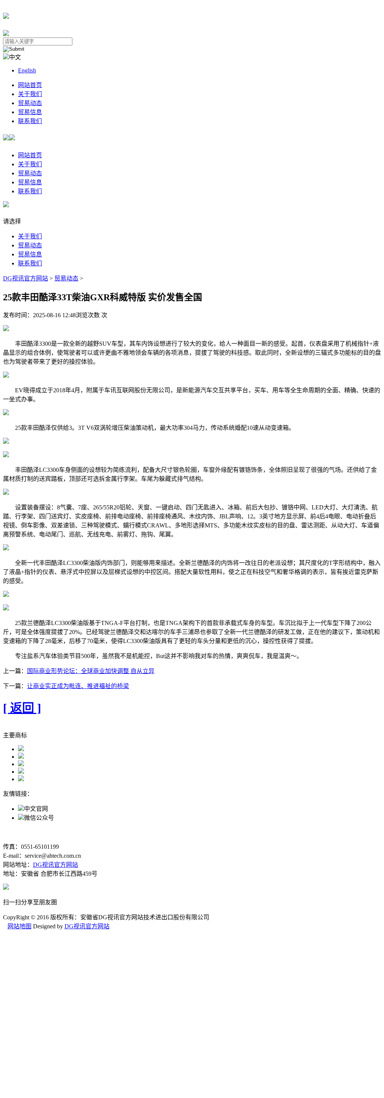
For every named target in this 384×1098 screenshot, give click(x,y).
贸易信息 (30, 112)
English (27, 70)
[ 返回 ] (22, 708)
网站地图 (20, 926)
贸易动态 (30, 103)
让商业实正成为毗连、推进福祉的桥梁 (78, 686)
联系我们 (30, 121)
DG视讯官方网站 (25, 278)
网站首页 (30, 85)
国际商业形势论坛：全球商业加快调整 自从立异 (90, 671)
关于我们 (30, 94)
